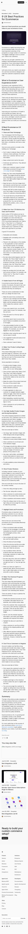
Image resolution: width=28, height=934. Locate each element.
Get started (21, 2)
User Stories (18, 863)
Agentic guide (5, 884)
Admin (3, 861)
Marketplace (18, 872)
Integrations (5, 872)
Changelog (17, 889)
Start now (5, 838)
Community (17, 892)
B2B (16, 866)
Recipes (17, 886)
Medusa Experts (19, 861)
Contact (4, 908)
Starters (4, 858)
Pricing (3, 903)
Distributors (18, 874)
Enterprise (17, 858)
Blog (4, 10)
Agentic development (20, 884)
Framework (5, 866)
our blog (4, 730)
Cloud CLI (4, 886)
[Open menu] (26, 2)
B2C (16, 869)
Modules (4, 863)
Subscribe (23, 918)
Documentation (19, 881)
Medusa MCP (5, 881)
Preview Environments (7, 892)
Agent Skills (5, 889)
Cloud (3, 869)
